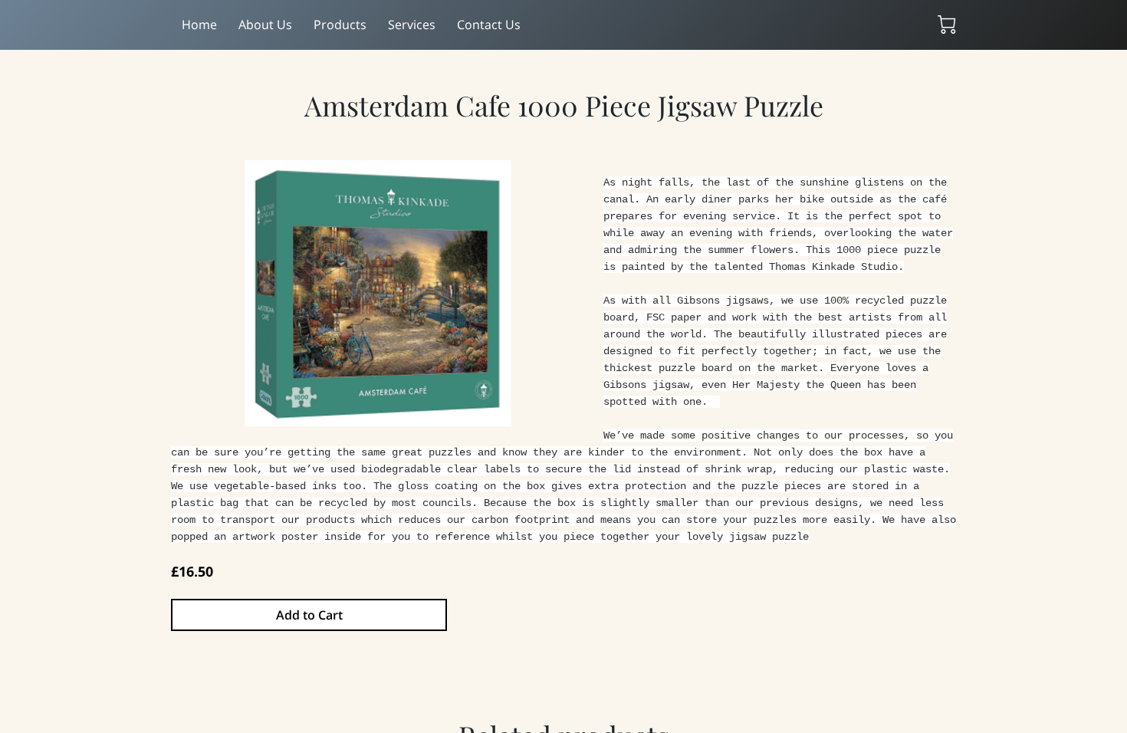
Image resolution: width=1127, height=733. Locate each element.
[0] (947, 24)
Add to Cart (309, 614)
